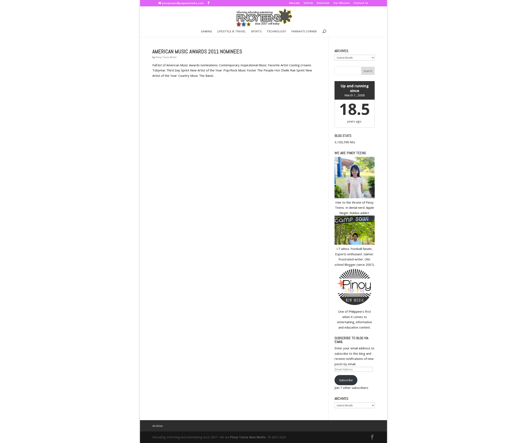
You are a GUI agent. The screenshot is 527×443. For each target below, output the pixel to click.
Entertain (323, 3)
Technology (276, 31)
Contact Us (361, 3)
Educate (294, 3)
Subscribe (346, 380)
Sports (256, 31)
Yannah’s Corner (304, 31)
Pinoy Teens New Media (248, 437)
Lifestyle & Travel (231, 31)
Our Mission (341, 3)
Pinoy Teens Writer (166, 57)
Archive (157, 426)
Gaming (206, 31)
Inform (308, 3)
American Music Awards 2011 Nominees (197, 51)
